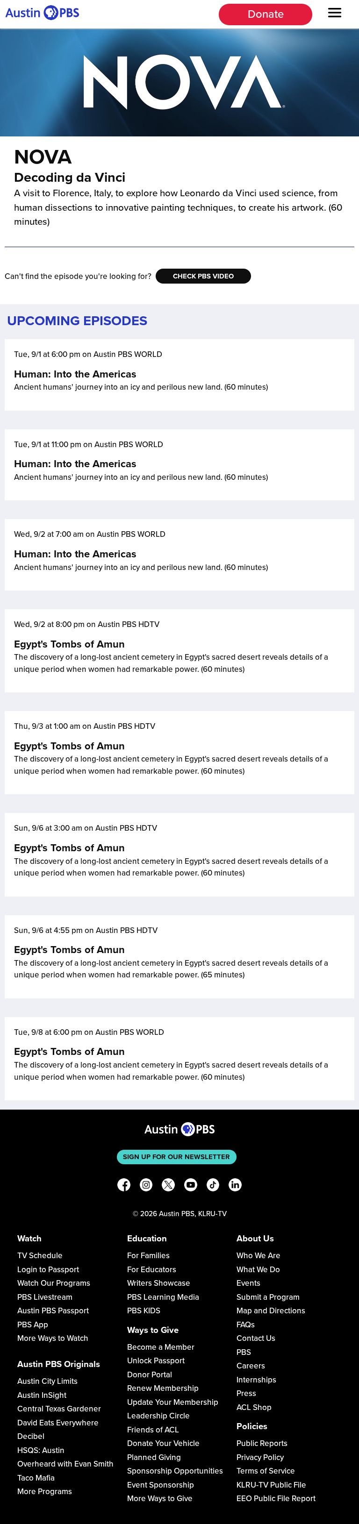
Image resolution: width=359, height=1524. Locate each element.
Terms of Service (266, 1471)
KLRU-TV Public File (271, 1485)
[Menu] (334, 14)
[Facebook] (124, 1186)
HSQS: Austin (41, 1450)
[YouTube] (191, 1186)
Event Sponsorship (160, 1485)
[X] (168, 1186)
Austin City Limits (47, 1381)
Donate (266, 14)
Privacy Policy (260, 1457)
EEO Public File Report (276, 1498)
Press (246, 1393)
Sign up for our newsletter (176, 1157)
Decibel (30, 1436)
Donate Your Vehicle (163, 1443)
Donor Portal (149, 1375)
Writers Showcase (158, 1283)
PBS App (32, 1325)
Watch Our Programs (53, 1283)
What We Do (258, 1270)
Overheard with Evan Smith (65, 1464)
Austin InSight (41, 1395)
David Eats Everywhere (58, 1423)
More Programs (44, 1491)
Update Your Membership (172, 1402)
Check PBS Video (203, 276)
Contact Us (256, 1338)
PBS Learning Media (163, 1297)
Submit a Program (268, 1297)
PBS (244, 1352)
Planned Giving (154, 1457)
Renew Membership (163, 1388)
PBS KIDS (143, 1311)
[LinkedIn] (235, 1186)
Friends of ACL (153, 1430)
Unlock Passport (156, 1361)
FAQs (246, 1325)
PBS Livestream (44, 1297)
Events (248, 1283)
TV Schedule (40, 1256)
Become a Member (160, 1347)
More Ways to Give (160, 1498)
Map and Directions (271, 1311)
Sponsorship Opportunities (175, 1471)
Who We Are (258, 1256)
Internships (256, 1380)
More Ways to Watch (52, 1338)
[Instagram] (146, 1186)
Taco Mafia (36, 1478)
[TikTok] (213, 1186)
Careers (251, 1366)
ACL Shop (254, 1407)
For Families (148, 1256)
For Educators (151, 1270)
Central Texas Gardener (59, 1409)
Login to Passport (48, 1270)
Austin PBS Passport (53, 1311)
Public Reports (262, 1443)
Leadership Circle (158, 1416)
